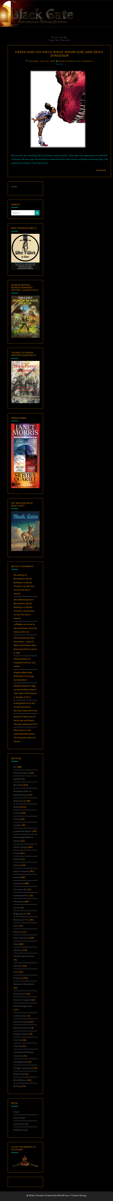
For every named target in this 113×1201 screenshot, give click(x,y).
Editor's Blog (19, 847)
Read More (101, 170)
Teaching (17, 1046)
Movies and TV (20, 919)
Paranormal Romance (23, 956)
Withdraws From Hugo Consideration (23, 676)
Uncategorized (20, 1061)
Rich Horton (19, 993)
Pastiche (17, 965)
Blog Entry (18, 800)
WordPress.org (20, 1129)
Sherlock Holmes (21, 1027)
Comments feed (21, 1123)
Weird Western (20, 1080)
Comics (16, 813)
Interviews (18, 901)
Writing (17, 1086)
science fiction (20, 1015)
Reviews (17, 978)
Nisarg (82, 1195)
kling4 (16, 672)
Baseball (17, 779)
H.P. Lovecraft (19, 889)
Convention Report (22, 831)
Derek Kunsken (67, 61)
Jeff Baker (18, 624)
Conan (16, 819)
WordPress (63, 1195)
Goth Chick (18, 883)
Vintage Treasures (21, 1068)
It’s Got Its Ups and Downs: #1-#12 (25, 628)
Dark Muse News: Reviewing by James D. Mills (25, 649)
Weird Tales (18, 1074)
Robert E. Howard (21, 999)
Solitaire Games (20, 1034)
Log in (16, 1111)
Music (16, 925)
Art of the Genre (21, 773)
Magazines (18, 913)
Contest (17, 825)
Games (16, 877)
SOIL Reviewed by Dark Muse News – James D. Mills (23, 641)
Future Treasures (21, 871)
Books (16, 807)
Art (14, 766)
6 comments (86, 61)
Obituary (17, 950)
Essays (16, 853)
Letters (16, 907)
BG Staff (17, 785)
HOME (14, 186)
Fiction (16, 865)
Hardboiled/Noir (21, 895)
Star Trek (17, 1040)
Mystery (17, 931)
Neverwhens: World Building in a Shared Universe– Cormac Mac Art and (23, 586)
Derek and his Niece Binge (59, 53)
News (15, 944)
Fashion (17, 859)
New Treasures (20, 937)
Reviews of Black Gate (23, 984)
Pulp (15, 971)
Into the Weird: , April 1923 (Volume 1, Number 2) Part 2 (25, 693)
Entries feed (19, 1117)
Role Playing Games (22, 1006)
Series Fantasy (20, 1021)
